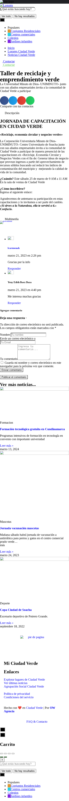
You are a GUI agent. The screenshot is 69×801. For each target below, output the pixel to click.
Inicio (11, 48)
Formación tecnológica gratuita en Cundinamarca (32, 429)
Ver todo (6, 16)
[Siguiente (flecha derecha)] (5, 757)
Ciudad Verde (34, 707)
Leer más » (6, 445)
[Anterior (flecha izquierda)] (1, 757)
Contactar (8, 61)
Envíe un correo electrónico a (17, 338)
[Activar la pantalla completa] (9, 753)
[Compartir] (5, 753)
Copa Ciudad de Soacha (16, 609)
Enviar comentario (12, 370)
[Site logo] (6, 5)
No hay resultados (25, 16)
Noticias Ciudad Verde (21, 54)
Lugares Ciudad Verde (21, 51)
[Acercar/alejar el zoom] (13, 753)
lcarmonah (14, 248)
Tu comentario (8, 358)
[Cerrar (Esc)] (1, 753)
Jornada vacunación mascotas (19, 528)
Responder (14, 268)
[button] (4, 100)
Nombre (5, 334)
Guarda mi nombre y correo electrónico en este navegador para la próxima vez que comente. (30, 364)
